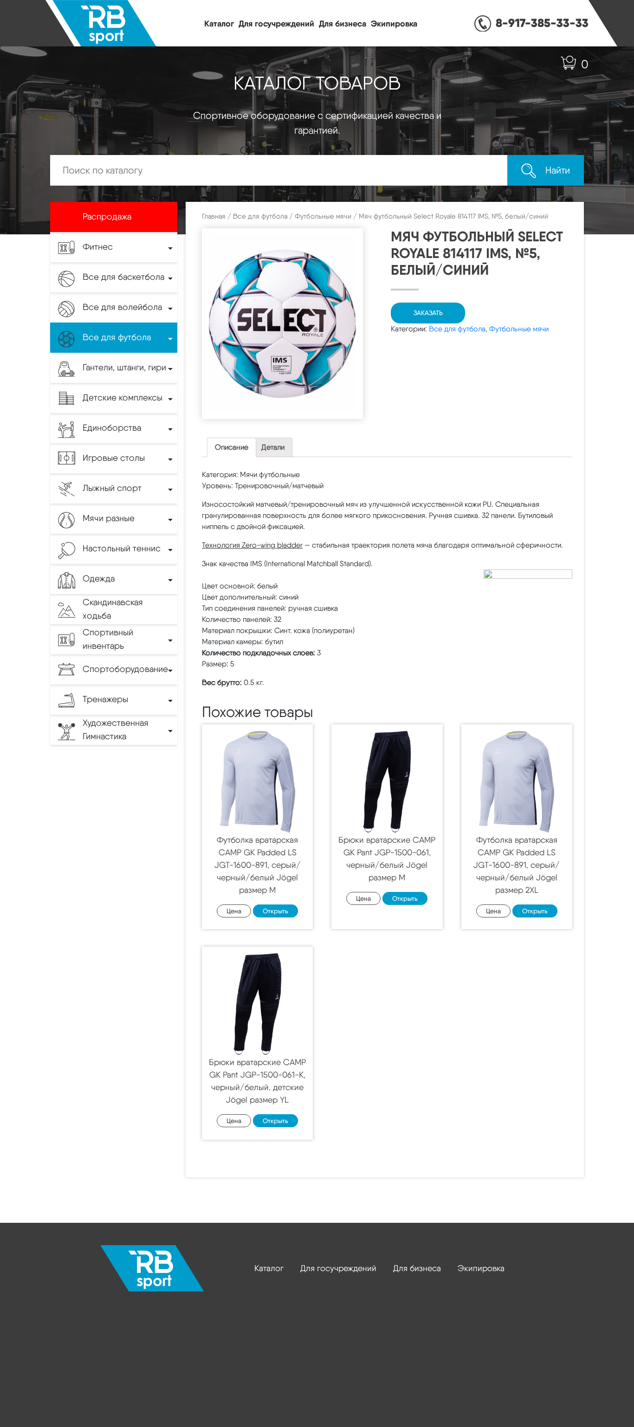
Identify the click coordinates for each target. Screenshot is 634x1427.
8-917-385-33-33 (542, 22)
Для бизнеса (342, 23)
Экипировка (394, 23)
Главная (214, 216)
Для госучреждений (276, 23)
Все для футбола (260, 216)
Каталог (219, 23)
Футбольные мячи (323, 216)
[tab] (231, 447)
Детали (273, 447)
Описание (231, 447)
